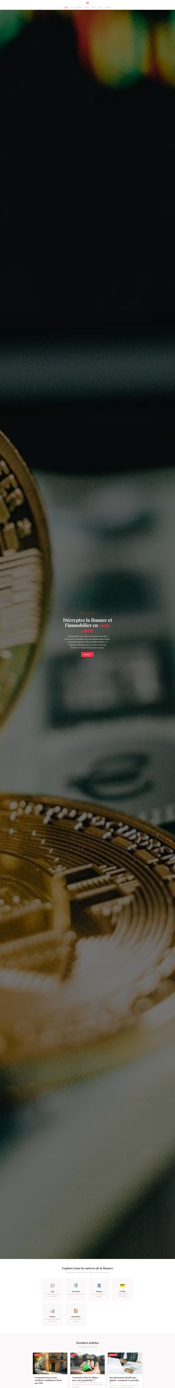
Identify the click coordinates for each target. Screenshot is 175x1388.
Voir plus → (87, 654)
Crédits (93, 7)
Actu (72, 7)
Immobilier (108, 7)
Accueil (66, 7)
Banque (86, 7)
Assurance (79, 7)
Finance (100, 7)
